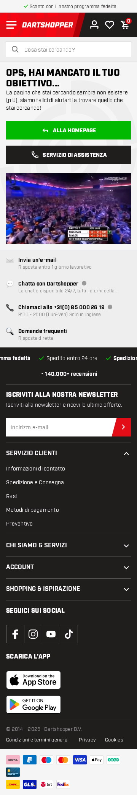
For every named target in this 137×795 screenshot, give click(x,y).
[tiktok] (69, 634)
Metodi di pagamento (32, 510)
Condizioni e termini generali (38, 740)
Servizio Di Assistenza (75, 155)
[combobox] (73, 50)
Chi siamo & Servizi (36, 546)
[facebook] (15, 634)
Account (20, 567)
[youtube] (51, 634)
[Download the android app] (33, 704)
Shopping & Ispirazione (43, 589)
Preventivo (19, 524)
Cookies (114, 740)
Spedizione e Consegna (35, 482)
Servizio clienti (31, 453)
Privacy (87, 740)
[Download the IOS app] (33, 680)
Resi (11, 496)
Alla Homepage (74, 130)
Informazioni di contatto (35, 469)
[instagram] (33, 634)
